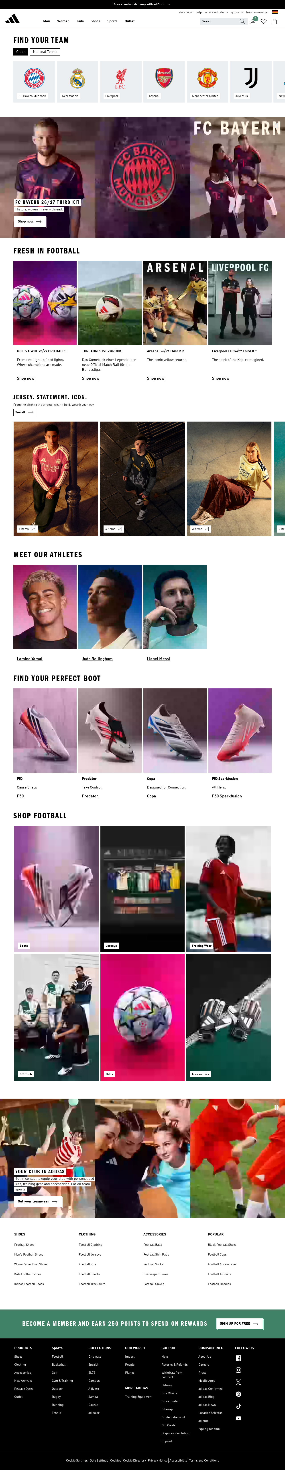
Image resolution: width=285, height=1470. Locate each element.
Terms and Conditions (204, 1460)
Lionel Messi (158, 659)
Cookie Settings (77, 1460)
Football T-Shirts (219, 1274)
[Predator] (110, 745)
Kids (80, 21)
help (199, 12)
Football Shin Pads (156, 1254)
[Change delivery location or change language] (275, 12)
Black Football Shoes (222, 1244)
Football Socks (153, 1264)
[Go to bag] (274, 21)
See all (20, 412)
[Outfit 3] (229, 478)
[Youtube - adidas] (253, 1419)
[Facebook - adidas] (253, 1359)
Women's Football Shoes (30, 1264)
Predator (90, 796)
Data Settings (99, 1460)
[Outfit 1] (55, 478)
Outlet (130, 21)
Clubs (20, 52)
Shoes (95, 21)
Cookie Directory (134, 1460)
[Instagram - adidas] (253, 1371)
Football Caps (217, 1254)
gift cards (237, 12)
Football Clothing (90, 1244)
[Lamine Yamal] (45, 615)
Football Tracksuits (92, 1284)
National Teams (45, 52)
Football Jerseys (90, 1254)
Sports (112, 21)
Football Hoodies (219, 1284)
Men (46, 21)
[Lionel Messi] (175, 615)
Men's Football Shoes (28, 1254)
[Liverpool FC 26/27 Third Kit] (240, 323)
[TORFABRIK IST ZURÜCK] (110, 323)
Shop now (26, 379)
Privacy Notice (157, 1460)
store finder (186, 12)
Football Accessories (222, 1264)
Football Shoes (24, 1244)
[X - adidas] (253, 1383)
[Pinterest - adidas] (253, 1395)
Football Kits (87, 1264)
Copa (151, 796)
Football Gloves (153, 1284)
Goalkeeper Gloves (155, 1274)
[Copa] (175, 745)
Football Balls (152, 1244)
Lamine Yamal (30, 659)
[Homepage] (12, 19)
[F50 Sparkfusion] (240, 745)
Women (63, 21)
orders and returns (216, 12)
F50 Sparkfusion (227, 796)
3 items (197, 529)
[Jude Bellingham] (110, 615)
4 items (24, 529)
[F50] (45, 745)
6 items (110, 529)
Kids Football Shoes (27, 1274)
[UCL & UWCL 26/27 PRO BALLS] (45, 323)
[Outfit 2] (142, 478)
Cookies (115, 1460)
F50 (20, 796)
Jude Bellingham (97, 659)
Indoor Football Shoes (29, 1284)
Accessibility (178, 1460)
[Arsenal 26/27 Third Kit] (175, 323)
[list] (142, 84)
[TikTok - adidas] (253, 1407)
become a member (257, 12)
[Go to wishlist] (263, 21)
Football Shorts (89, 1274)
